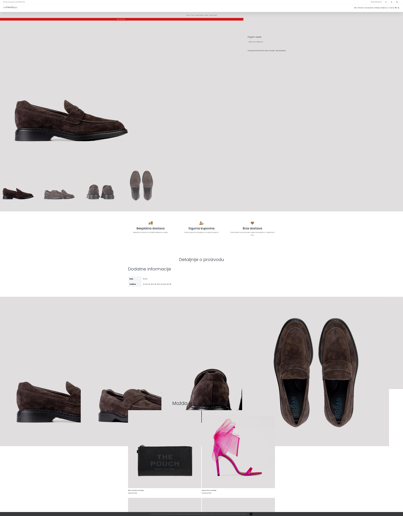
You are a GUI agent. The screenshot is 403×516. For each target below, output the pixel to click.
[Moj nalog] (391, 2)
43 (155, 284)
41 (143, 284)
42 (149, 284)
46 (170, 284)
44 (161, 284)
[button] (398, 7)
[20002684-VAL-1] (238, 503)
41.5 (146, 284)
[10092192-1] (164, 503)
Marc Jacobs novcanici (136, 490)
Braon (145, 279)
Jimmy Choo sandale (209, 490)
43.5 (158, 284)
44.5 (164, 284)
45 (168, 284)
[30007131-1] (164, 415)
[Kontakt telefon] (397, 2)
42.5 (152, 284)
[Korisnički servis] (386, 2)
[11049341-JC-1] (238, 415)
